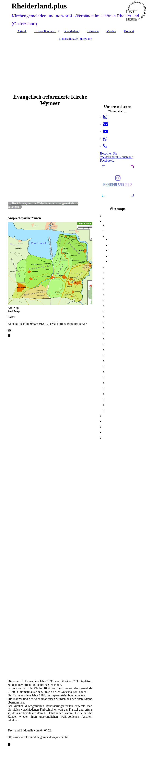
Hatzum (109, 301)
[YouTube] (105, 131)
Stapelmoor (111, 367)
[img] (75, 65)
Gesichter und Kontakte (120, 245)
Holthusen (111, 312)
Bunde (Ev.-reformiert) (116, 236)
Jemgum (109, 317)
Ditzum (109, 284)
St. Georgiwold (112, 361)
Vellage (109, 372)
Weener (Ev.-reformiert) (116, 378)
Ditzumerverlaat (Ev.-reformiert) (120, 290)
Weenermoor (112, 405)
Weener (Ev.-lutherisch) (116, 389)
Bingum (109, 225)
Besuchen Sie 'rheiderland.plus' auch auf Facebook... (116, 157)
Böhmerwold (112, 231)
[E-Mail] (105, 124)
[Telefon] (105, 146)
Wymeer (110, 411)
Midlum (109, 339)
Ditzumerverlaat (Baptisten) (118, 295)
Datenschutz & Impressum (75, 38)
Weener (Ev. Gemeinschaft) (118, 394)
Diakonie (93, 31)
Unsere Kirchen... (45, 31)
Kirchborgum (112, 323)
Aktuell (22, 31)
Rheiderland (71, 31)
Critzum (109, 279)
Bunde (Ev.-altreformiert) (117, 267)
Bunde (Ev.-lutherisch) (116, 273)
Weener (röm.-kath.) (115, 400)
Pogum (109, 356)
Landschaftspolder (114, 328)
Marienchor (111, 334)
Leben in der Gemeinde (120, 251)
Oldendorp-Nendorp (115, 350)
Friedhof (113, 256)
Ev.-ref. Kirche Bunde (119, 240)
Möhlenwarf (111, 345)
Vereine (111, 31)
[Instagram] (105, 116)
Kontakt (129, 31)
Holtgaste (110, 306)
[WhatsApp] (105, 138)
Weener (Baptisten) (114, 383)
